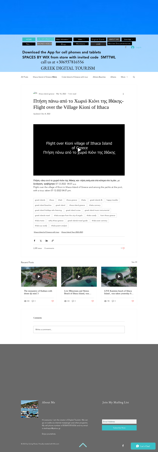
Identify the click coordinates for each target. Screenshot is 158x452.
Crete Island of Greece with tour (75, 77)
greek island (60, 205)
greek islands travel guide (78, 220)
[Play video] (79, 150)
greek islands (40, 200)
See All (134, 262)
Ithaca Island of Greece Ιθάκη (45, 77)
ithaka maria (39, 220)
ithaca (51, 200)
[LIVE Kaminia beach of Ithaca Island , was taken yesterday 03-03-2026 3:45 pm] (119, 277)
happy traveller (112, 200)
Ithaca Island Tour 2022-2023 (72, 232)
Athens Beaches (99, 77)
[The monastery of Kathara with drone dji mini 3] (39, 277)
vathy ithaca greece (55, 220)
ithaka (83, 200)
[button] (134, 77)
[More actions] (123, 93)
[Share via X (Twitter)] (40, 240)
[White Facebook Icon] (123, 445)
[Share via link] (52, 240)
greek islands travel (42, 215)
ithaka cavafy (91, 215)
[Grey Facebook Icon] (125, 47)
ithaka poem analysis (59, 226)
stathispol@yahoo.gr (52, 428)
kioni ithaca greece (107, 215)
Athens (113, 77)
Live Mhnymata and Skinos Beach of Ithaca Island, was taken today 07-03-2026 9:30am (78, 292)
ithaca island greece (77, 205)
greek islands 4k (96, 200)
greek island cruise (73, 210)
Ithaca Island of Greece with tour (46, 232)
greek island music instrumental (97, 210)
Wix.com (56, 444)
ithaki (60, 200)
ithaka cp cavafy (41, 226)
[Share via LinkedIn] (46, 240)
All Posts (24, 77)
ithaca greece (71, 200)
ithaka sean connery (99, 220)
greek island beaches (43, 205)
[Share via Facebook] (34, 240)
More (123, 77)
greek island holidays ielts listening (48, 210)
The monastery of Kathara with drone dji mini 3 (38, 292)
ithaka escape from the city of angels (68, 215)
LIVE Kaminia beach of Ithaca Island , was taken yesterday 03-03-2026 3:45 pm (118, 292)
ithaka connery (94, 205)
